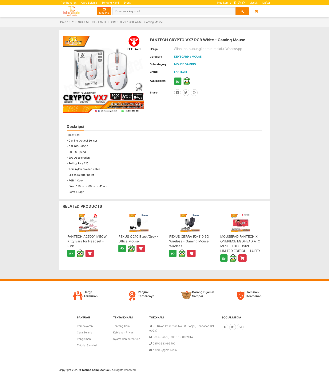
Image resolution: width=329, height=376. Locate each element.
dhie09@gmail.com (164, 349)
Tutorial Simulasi (87, 345)
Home (62, 22)
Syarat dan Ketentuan (126, 338)
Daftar (266, 2)
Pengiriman (84, 338)
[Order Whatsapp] (177, 81)
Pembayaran (69, 2)
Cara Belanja (89, 2)
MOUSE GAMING (185, 64)
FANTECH (180, 71)
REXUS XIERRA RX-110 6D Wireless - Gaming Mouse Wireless (189, 241)
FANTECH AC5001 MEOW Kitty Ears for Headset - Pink (87, 241)
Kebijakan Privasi (123, 332)
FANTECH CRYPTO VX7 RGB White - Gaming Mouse (130, 22)
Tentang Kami (110, 2)
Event (127, 2)
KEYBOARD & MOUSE (82, 22)
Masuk (253, 2)
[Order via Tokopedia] (187, 81)
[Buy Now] (89, 253)
